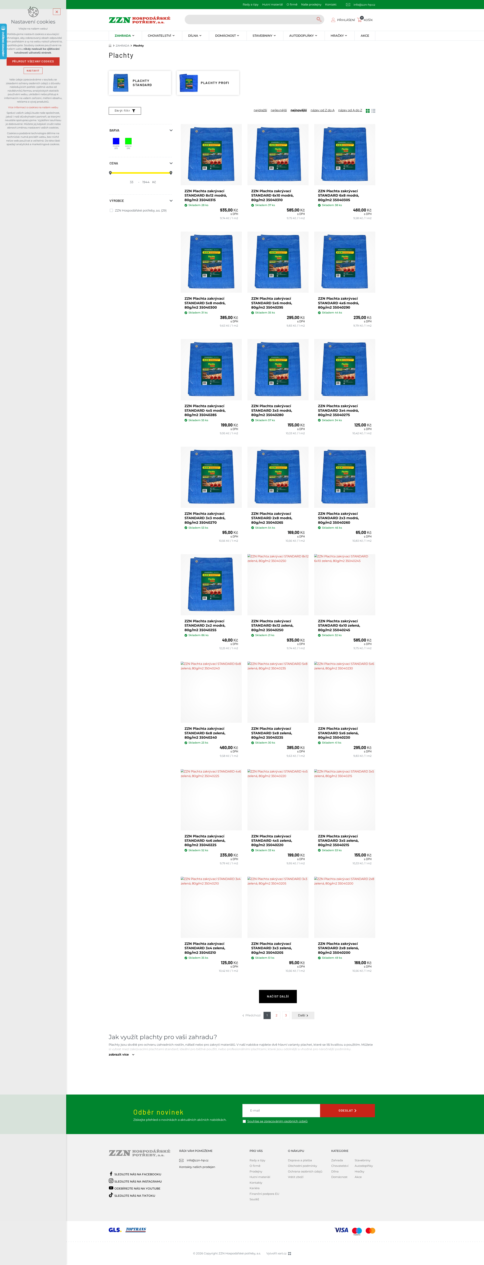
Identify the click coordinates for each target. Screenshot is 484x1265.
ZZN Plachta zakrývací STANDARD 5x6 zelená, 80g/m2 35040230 (338, 733)
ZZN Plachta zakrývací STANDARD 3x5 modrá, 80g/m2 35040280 (271, 410)
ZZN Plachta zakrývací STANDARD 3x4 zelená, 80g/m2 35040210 (205, 948)
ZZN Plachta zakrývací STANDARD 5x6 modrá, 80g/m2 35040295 (271, 303)
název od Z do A (322, 110)
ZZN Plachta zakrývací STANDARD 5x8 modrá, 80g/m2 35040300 (205, 303)
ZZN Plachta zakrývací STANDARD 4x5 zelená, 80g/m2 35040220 (271, 840)
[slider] (110, 173)
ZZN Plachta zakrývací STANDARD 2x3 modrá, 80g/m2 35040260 (338, 518)
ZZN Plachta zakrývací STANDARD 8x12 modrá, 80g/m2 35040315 (206, 195)
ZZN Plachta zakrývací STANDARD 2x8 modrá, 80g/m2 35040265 (271, 518)
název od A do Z (350, 110)
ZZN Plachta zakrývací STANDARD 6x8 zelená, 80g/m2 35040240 (205, 733)
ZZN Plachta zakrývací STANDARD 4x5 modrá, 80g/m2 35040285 (205, 410)
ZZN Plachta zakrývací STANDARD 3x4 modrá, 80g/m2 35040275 (338, 410)
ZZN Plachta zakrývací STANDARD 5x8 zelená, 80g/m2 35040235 (271, 733)
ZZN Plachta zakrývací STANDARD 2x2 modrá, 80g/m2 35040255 (205, 625)
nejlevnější (279, 110)
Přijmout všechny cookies (33, 61)
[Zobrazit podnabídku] (133, 35)
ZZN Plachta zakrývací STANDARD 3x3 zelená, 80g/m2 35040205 (271, 948)
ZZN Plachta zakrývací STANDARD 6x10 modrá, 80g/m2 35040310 (272, 195)
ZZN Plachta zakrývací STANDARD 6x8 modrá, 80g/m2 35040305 (338, 195)
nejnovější (299, 110)
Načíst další (278, 996)
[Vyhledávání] (254, 19)
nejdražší (260, 110)
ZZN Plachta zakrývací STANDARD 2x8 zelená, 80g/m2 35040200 (338, 948)
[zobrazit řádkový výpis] (373, 110)
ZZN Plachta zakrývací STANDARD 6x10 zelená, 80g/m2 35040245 (339, 625)
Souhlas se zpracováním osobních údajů (277, 1121)
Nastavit (33, 70)
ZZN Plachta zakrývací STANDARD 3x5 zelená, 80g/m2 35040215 (338, 840)
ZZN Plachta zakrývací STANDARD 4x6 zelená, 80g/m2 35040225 (205, 840)
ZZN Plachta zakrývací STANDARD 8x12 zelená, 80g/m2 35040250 (272, 625)
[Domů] (111, 45)
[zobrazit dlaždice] (368, 110)
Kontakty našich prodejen (197, 1167)
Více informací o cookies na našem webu (33, 107)
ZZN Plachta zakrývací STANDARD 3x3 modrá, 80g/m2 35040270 (205, 518)
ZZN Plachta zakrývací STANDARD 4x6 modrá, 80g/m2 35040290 (338, 303)
